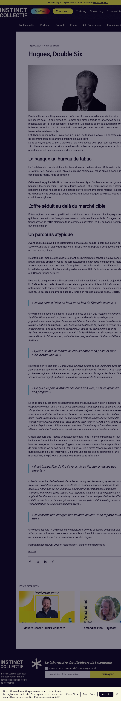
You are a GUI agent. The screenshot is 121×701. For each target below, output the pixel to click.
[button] (84, 596)
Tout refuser (89, 694)
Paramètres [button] (72, 694)
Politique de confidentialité (47, 697)
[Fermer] (117, 694)
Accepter (106, 694)
